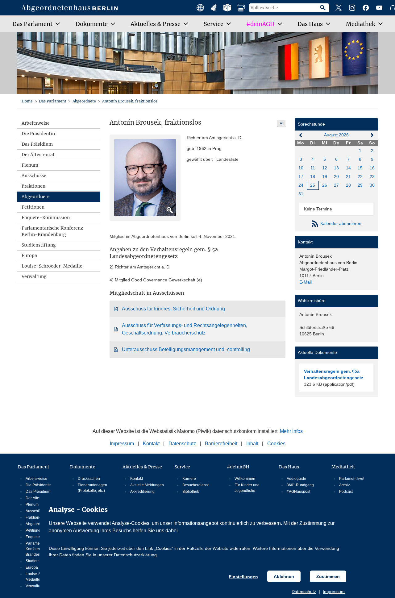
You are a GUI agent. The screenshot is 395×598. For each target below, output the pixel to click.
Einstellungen (243, 576)
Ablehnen (284, 576)
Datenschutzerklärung (135, 554)
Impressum (334, 591)
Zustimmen (328, 576)
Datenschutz (304, 591)
